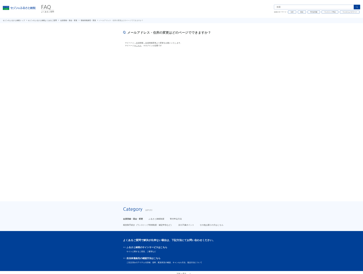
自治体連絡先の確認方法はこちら (143, 258)
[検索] (357, 7)
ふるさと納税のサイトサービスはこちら (146, 247)
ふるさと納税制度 (156, 218)
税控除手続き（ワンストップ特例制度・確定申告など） (148, 225)
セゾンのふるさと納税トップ (14, 20)
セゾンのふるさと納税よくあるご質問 (42, 20)
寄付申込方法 (176, 218)
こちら (139, 45)
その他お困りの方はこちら (211, 225)
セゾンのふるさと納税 (19, 9)
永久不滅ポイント (186, 225)
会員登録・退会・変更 (68, 20)
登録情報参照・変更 (88, 20)
